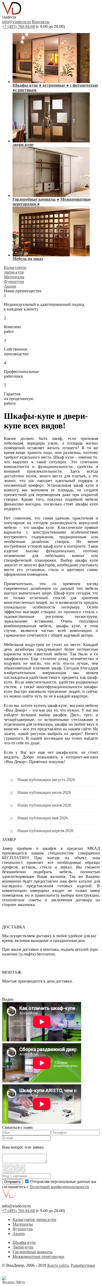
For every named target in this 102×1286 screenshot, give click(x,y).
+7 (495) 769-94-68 (18, 26)
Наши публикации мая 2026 (43, 818)
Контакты (40, 22)
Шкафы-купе (24, 1242)
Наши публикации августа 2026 (46, 779)
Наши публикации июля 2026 (44, 792)
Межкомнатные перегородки (38, 1256)
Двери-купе (23, 1247)
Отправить (12, 1182)
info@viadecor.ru (16, 22)
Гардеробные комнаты (33, 1252)
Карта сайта (58, 1265)
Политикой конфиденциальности (59, 1186)
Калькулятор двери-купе (34, 1219)
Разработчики (83, 1265)
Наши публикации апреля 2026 (45, 830)
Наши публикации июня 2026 (44, 805)
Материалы (23, 1224)
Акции (19, 1233)
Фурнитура (23, 1229)
